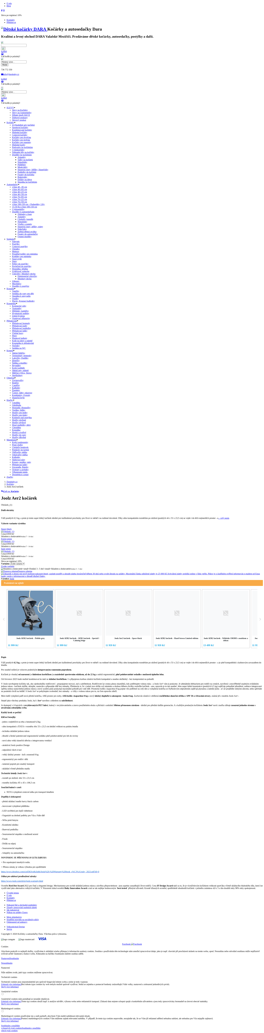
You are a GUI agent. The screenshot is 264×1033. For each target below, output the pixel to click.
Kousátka (16, 430)
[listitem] (30, 618)
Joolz (12, 579)
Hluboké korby (18, 145)
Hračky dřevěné (19, 437)
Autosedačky (12, 184)
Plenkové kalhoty (19, 338)
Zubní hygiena (18, 316)
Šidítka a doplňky (19, 363)
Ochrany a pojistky (20, 469)
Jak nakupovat (13, 910)
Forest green (6, 539)
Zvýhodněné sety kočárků (23, 125)
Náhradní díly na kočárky (23, 152)
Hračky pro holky (20, 412)
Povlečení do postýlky (21, 266)
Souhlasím (14, 958)
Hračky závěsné (19, 420)
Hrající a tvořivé (19, 432)
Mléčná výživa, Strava (21, 373)
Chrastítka (16, 427)
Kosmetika (11, 303)
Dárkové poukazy (20, 117)
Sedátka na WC (19, 348)
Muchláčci (16, 283)
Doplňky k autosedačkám (23, 212)
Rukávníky (22, 177)
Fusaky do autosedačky (28, 234)
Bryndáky (16, 365)
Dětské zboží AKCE (21, 115)
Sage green (6, 549)
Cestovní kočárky (19, 135)
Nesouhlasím (6, 963)
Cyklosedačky (18, 209)
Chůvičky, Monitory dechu (23, 274)
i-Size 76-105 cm (19, 197)
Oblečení (10, 378)
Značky (10, 477)
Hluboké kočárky (19, 132)
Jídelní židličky (18, 353)
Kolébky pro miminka (21, 256)
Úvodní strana (13, 893)
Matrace (15, 251)
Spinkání (10, 239)
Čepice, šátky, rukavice (22, 393)
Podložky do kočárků (27, 172)
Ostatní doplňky (24, 236)
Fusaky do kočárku (26, 174)
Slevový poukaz (19, 120)
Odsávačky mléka (20, 455)
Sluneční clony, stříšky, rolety (30, 226)
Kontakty (11, 20)
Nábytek (16, 241)
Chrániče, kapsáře (25, 219)
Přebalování (12, 321)
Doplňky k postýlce (20, 286)
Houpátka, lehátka (20, 269)
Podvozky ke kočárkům (22, 147)
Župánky (16, 390)
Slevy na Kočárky (20, 110)
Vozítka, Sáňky (18, 410)
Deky (14, 261)
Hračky (10, 400)
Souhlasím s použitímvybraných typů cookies (11, 1026)
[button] (4, 619)
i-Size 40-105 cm (19, 189)
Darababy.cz (12, 482)
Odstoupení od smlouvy (17, 922)
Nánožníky (22, 162)
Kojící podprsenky (20, 442)
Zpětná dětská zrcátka (27, 231)
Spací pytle (17, 259)
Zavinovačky (18, 380)
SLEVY (10, 107)
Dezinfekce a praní (20, 474)
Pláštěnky (22, 164)
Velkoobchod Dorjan (16, 927)
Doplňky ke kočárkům (22, 155)
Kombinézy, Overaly (21, 395)
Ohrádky (16, 249)
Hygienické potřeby (20, 313)
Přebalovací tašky (19, 331)
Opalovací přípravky (21, 318)
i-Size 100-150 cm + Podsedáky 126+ (28, 204)
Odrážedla (16, 405)
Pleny (14, 336)
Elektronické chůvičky (27, 276)
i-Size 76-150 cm (19, 202)
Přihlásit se (11, 22)
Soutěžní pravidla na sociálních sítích (23, 919)
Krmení (10, 350)
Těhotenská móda (20, 472)
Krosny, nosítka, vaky (21, 462)
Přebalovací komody (21, 323)
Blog (9, 6)
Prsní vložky (17, 445)
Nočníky (16, 345)
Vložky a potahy (25, 224)
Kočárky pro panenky (21, 142)
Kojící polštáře (18, 368)
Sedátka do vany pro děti (23, 293)
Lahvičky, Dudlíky (20, 358)
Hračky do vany (19, 435)
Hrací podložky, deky (21, 425)
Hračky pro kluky (20, 415)
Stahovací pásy (18, 460)
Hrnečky (16, 360)
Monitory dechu (24, 279)
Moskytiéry (23, 167)
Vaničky (15, 291)
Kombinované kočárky (22, 130)
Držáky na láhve (25, 179)
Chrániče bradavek (20, 447)
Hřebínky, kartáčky (20, 311)
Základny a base (25, 214)
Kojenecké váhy (19, 306)
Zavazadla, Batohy (20, 467)
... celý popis (223, 518)
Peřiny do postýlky (20, 264)
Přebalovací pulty (19, 326)
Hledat (4, 65)
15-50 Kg (24, 207)
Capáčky (16, 385)
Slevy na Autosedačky (21, 112)
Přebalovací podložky (21, 328)
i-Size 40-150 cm (19, 194)
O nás (9, 3)
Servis (9, 929)
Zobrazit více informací (11, 984)
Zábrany (15, 281)
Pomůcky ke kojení (20, 450)
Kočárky (10, 122)
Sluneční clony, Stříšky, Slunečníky (33, 169)
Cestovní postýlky (20, 246)
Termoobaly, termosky (21, 355)
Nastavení (5, 958)
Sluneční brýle (18, 398)
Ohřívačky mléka (19, 452)
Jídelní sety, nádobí (20, 370)
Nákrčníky (22, 229)
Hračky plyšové (19, 422)
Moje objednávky (14, 917)
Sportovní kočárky (20, 127)
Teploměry (16, 308)
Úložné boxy (17, 333)
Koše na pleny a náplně (22, 341)
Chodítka (16, 402)
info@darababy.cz (11, 74)
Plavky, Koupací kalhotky (23, 301)
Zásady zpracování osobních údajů (22, 907)
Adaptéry (22, 157)
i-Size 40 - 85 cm (19, 187)
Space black (6, 529)
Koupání (10, 288)
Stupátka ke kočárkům (27, 182)
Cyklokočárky (18, 150)
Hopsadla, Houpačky (21, 407)
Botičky (15, 383)
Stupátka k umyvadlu (21, 296)
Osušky (15, 298)
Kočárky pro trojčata (21, 140)
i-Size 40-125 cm (19, 192)
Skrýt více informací (10, 987)
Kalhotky (16, 388)
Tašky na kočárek (25, 160)
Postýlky (16, 244)
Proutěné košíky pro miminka (25, 254)
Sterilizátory (17, 375)
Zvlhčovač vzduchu (20, 271)
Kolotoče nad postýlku (22, 417)
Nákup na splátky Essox (17, 912)
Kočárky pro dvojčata (21, 137)
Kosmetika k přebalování (23, 343)
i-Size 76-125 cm (19, 199)
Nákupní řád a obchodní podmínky (22, 905)
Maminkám (11, 440)
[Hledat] (3, 48)
